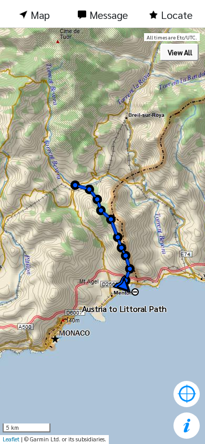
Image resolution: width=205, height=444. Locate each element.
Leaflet (11, 439)
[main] (102, 236)
